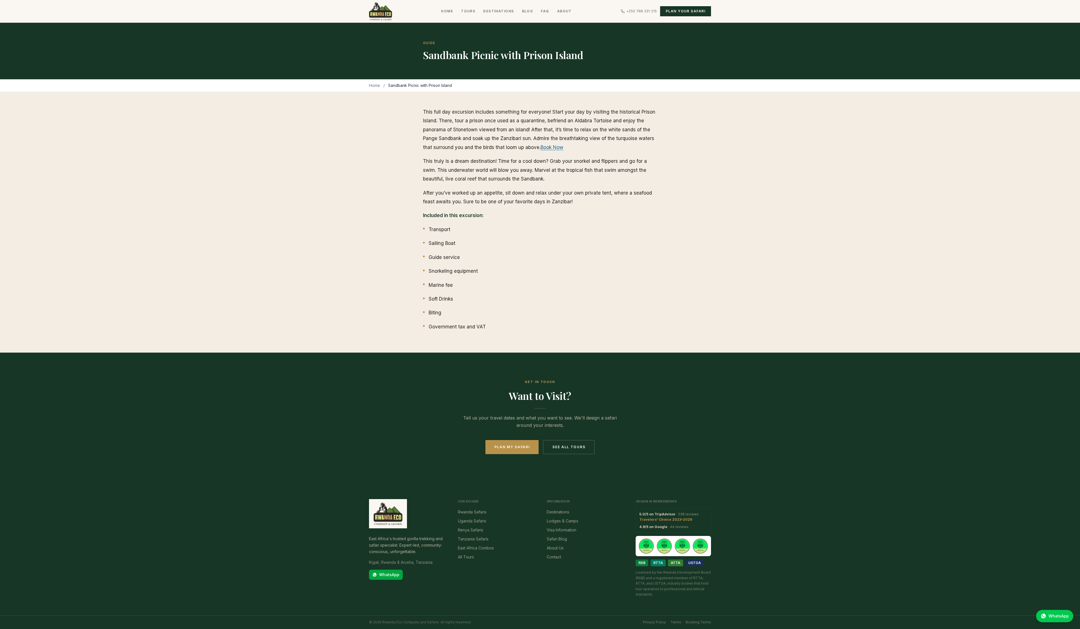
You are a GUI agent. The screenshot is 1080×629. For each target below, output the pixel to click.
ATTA (675, 563)
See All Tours (568, 447)
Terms (675, 622)
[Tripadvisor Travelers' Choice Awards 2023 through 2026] (673, 546)
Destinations (498, 11)
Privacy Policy (654, 622)
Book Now (552, 147)
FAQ (545, 11)
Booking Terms (698, 622)
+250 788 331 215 (641, 11)
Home (447, 11)
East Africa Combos (476, 547)
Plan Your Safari (685, 11)
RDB (641, 563)
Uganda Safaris (472, 520)
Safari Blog (557, 538)
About (564, 11)
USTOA (694, 563)
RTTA (658, 563)
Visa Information (561, 529)
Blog (527, 11)
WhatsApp (389, 574)
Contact (554, 556)
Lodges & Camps (562, 520)
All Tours (466, 556)
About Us (555, 547)
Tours (468, 11)
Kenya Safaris (470, 529)
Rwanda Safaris (472, 511)
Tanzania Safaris (473, 538)
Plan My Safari (512, 447)
